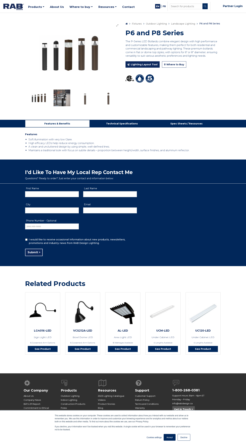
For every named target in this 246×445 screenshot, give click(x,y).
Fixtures (137, 23)
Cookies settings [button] (154, 437)
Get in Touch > (183, 409)
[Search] (205, 6)
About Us (28, 396)
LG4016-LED (42, 330)
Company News (32, 400)
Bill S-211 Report (32, 404)
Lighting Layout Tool (144, 64)
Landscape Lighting (183, 23)
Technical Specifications (122, 123)
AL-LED (123, 330)
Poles (64, 408)
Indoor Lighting (69, 400)
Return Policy (142, 400)
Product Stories (106, 404)
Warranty (140, 408)
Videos (101, 400)
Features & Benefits (57, 123)
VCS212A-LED (82, 330)
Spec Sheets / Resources (186, 123)
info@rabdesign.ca (182, 403)
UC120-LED (203, 330)
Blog (100, 408)
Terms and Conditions (146, 404)
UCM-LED (163, 330)
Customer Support (145, 396)
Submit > (34, 252)
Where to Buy (175, 64)
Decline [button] (183, 437)
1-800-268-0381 (186, 390)
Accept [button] (170, 437)
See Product (43, 348)
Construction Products (73, 404)
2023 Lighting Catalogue (111, 396)
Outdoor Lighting (156, 23)
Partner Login (233, 6)
